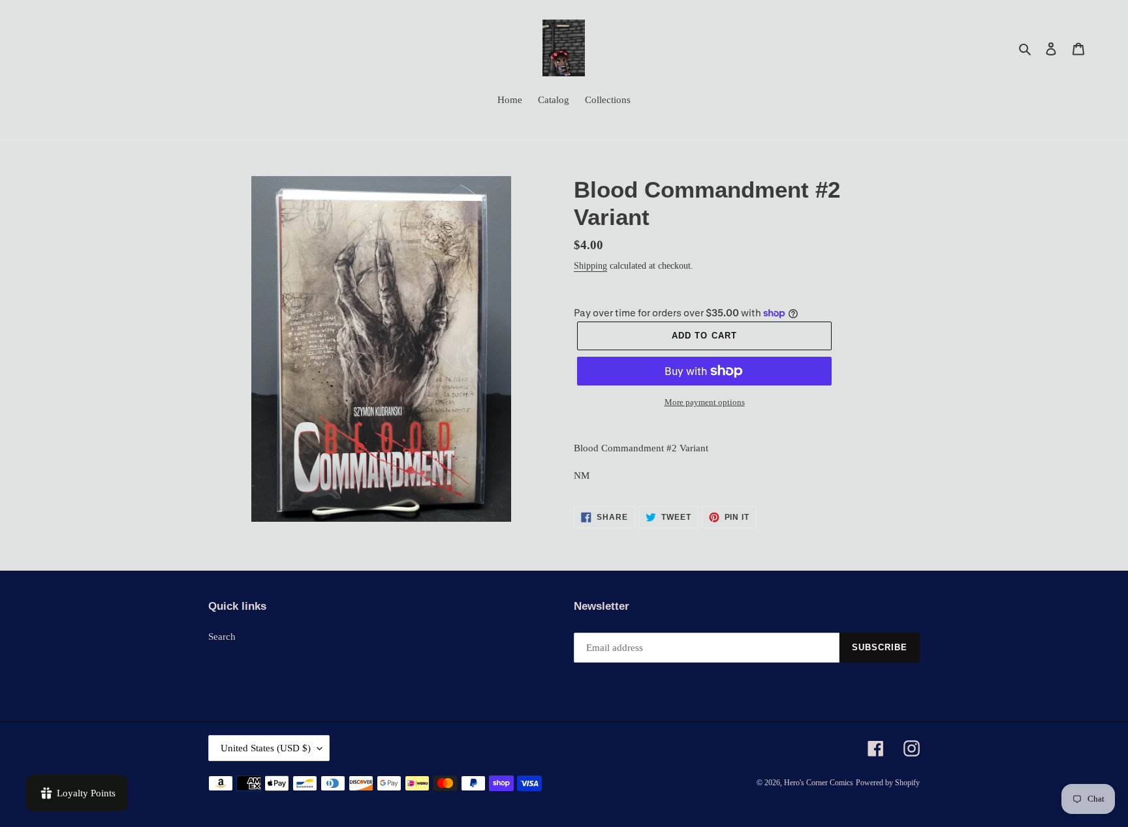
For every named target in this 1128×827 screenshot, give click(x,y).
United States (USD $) (266, 748)
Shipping (590, 266)
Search (222, 636)
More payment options (705, 402)
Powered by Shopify (888, 782)
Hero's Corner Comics (818, 782)
